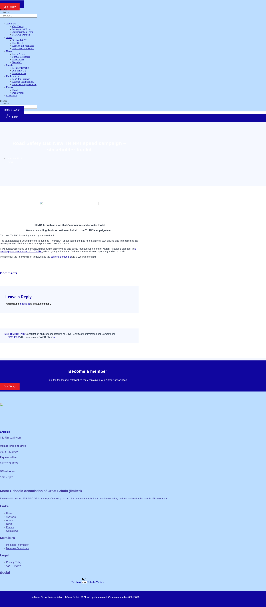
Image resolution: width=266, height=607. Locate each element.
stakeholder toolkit (61, 256)
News (10, 162)
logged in (25, 304)
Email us (5, 432)
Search (3, 9)
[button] (77, 23)
